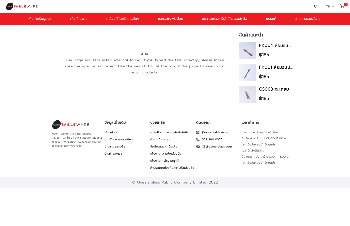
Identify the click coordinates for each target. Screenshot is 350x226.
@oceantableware (215, 132)
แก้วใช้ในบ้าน (78, 18)
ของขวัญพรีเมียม (170, 18)
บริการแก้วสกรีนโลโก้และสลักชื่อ (224, 18)
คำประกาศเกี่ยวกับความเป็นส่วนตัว (172, 168)
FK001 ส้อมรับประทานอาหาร (276, 67)
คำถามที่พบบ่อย (160, 139)
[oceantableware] (117, 6)
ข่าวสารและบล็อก (307, 18)
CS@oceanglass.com (217, 146)
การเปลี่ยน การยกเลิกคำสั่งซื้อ (169, 132)
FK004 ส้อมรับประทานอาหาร (276, 45)
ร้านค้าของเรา (113, 154)
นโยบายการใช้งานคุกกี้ (164, 161)
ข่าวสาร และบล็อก (116, 146)
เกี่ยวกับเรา (112, 132)
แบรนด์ (271, 18)
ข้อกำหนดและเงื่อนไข (163, 146)
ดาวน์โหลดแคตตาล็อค (119, 139)
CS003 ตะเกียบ (274, 89)
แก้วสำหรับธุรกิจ (39, 18)
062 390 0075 (212, 139)
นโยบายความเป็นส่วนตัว (165, 154)
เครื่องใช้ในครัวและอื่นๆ (122, 18)
